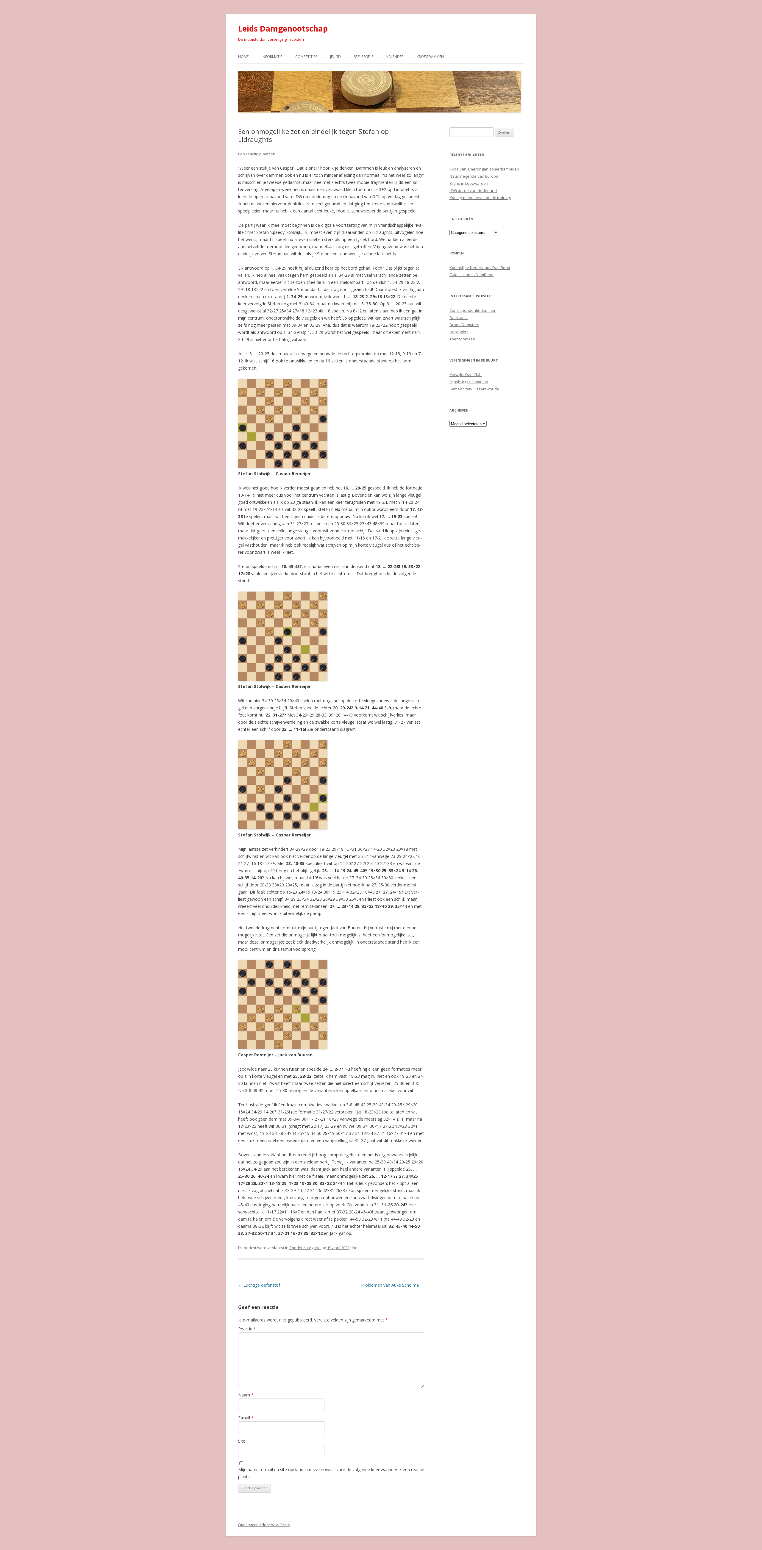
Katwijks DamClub (465, 374)
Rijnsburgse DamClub (468, 381)
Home (243, 56)
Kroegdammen (430, 56)
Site (241, 1441)
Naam (246, 1395)
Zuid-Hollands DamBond (471, 274)
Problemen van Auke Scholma (392, 1285)
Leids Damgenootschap (283, 28)
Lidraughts (459, 331)
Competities (306, 56)
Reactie (247, 1329)
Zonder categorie (305, 1247)
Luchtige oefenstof (259, 1285)
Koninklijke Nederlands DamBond (479, 267)
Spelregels (363, 56)
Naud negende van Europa (473, 176)
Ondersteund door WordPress (264, 1524)
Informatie (272, 56)
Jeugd (335, 56)
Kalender (395, 56)
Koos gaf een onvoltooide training (480, 197)
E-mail (246, 1418)
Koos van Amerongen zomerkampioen (484, 169)
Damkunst (458, 317)
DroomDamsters (464, 324)
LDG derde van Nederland (473, 190)
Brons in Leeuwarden (468, 183)
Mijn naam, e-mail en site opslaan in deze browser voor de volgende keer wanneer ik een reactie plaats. (331, 1473)
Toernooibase (462, 339)
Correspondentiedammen (472, 310)
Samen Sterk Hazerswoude (474, 389)
